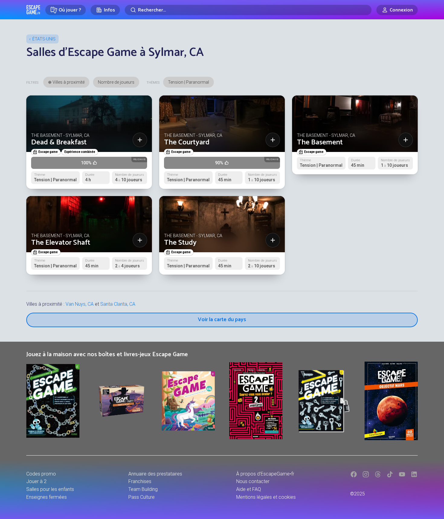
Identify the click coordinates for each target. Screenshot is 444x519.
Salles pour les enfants (50, 489)
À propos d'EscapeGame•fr (265, 474)
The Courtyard (187, 142)
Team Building (143, 489)
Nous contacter (252, 481)
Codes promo (41, 474)
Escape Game (33, 10)
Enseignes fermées (46, 497)
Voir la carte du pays (222, 319)
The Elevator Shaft (60, 243)
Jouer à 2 (36, 481)
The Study (180, 243)
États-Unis (44, 39)
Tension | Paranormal (188, 82)
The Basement (320, 142)
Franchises (139, 481)
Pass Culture (141, 497)
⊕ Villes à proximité (66, 82)
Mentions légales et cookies (266, 497)
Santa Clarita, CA (117, 304)
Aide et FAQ (248, 489)
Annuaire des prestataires (155, 474)
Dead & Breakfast (59, 142)
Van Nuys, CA (80, 304)
